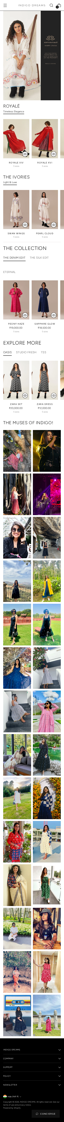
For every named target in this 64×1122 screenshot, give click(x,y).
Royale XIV (16, 162)
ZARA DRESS (45, 404)
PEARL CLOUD (45, 233)
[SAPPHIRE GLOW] (45, 299)
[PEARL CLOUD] (45, 209)
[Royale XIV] (16, 138)
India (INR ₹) (13, 1096)
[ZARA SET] (16, 380)
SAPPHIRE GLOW (44, 323)
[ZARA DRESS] (45, 380)
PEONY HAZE (16, 323)
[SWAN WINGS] (16, 209)
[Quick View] (25, 154)
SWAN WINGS (16, 233)
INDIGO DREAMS (28, 1102)
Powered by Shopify (12, 1108)
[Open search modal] (51, 5)
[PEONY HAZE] (16, 299)
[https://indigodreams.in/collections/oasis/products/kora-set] (32, 55)
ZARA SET (16, 404)
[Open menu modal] (5, 5)
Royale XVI (44, 162)
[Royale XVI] (45, 138)
